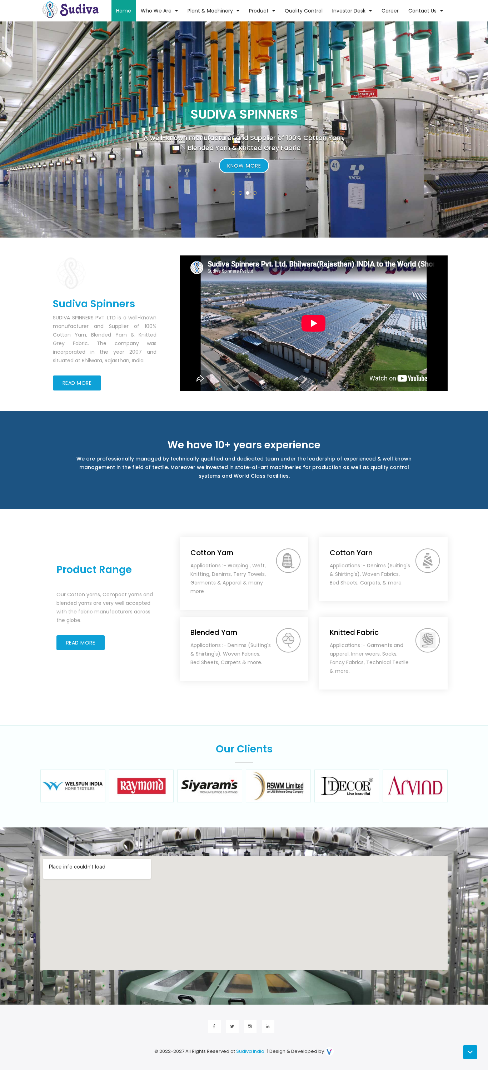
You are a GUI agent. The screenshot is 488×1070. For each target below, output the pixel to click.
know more (244, 165)
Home (123, 10)
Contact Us (422, 10)
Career (390, 10)
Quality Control (304, 10)
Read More (77, 383)
